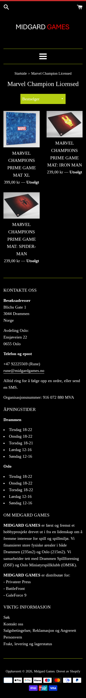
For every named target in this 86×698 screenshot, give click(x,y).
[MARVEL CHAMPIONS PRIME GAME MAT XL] (21, 129)
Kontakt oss (13, 624)
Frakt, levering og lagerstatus (27, 644)
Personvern (12, 637)
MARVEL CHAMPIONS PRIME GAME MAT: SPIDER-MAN (21, 239)
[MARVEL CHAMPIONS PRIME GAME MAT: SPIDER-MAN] (21, 205)
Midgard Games (44, 671)
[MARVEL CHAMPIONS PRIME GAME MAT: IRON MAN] (65, 124)
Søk (6, 617)
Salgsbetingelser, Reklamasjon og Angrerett (39, 630)
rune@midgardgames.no (23, 370)
